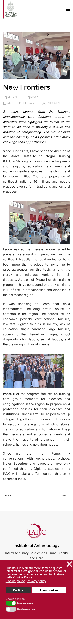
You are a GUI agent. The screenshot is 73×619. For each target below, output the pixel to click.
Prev (8, 495)
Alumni (12, 97)
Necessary (25, 603)
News (34, 97)
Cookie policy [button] (15, 581)
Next (65, 495)
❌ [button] (69, 564)
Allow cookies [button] (49, 590)
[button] (68, 9)
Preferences (26, 609)
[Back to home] (10, 9)
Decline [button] (18, 590)
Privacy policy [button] (36, 581)
